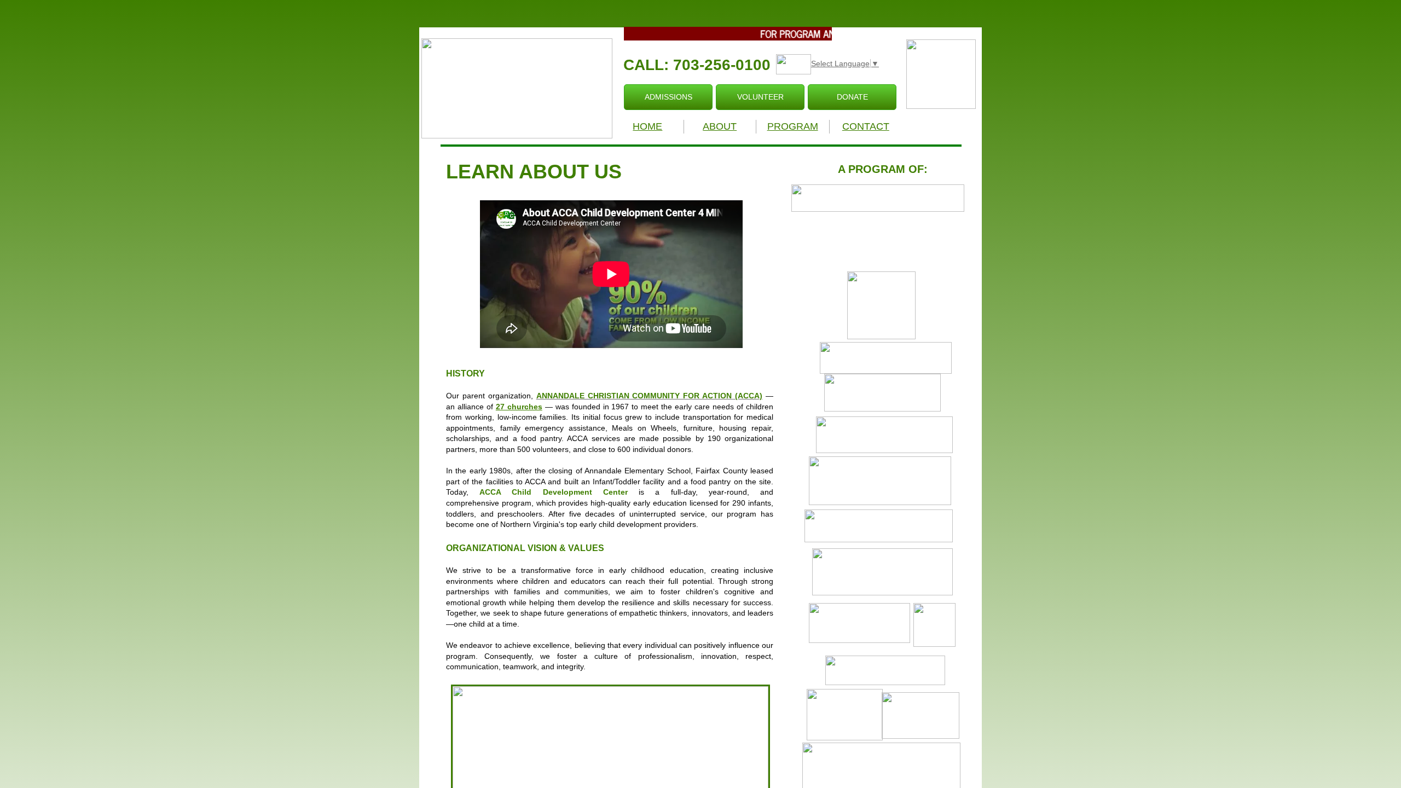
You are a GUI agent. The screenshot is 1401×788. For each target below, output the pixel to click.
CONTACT (865, 126)
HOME (647, 126)
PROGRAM (792, 126)
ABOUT (720, 126)
